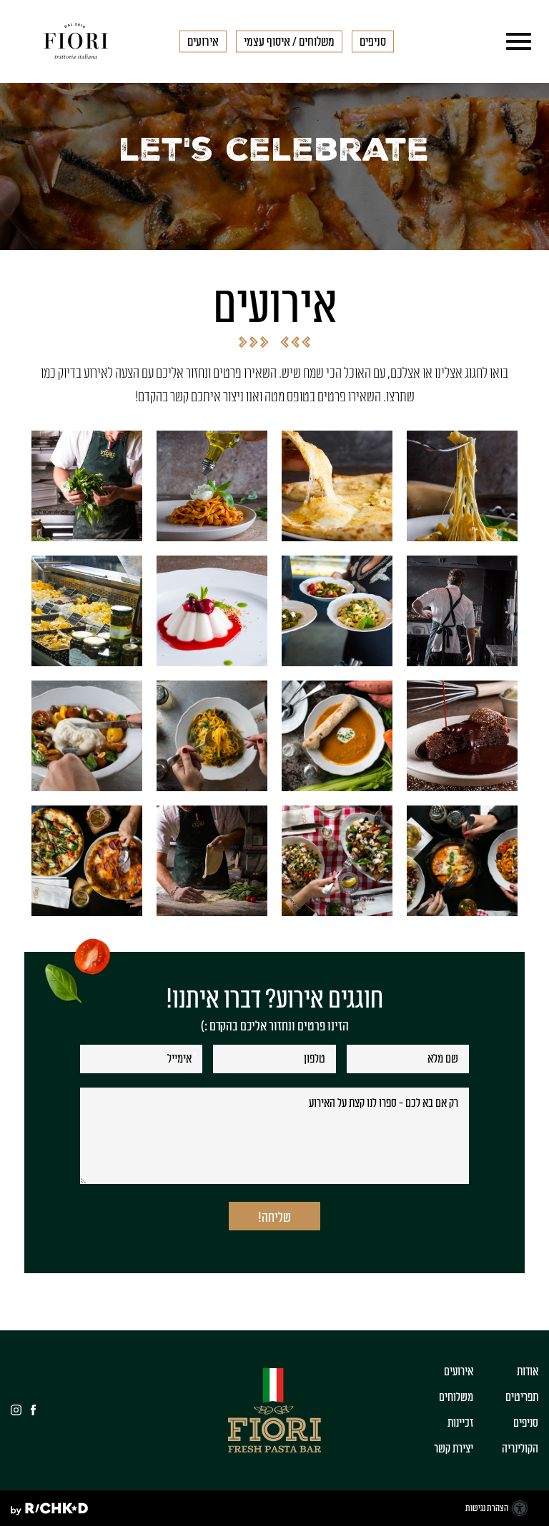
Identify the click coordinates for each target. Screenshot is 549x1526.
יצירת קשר (453, 1449)
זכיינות (460, 1423)
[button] (515, 41)
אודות (527, 1372)
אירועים (458, 1372)
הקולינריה (520, 1449)
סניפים (525, 1423)
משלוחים (456, 1397)
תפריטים (521, 1397)
